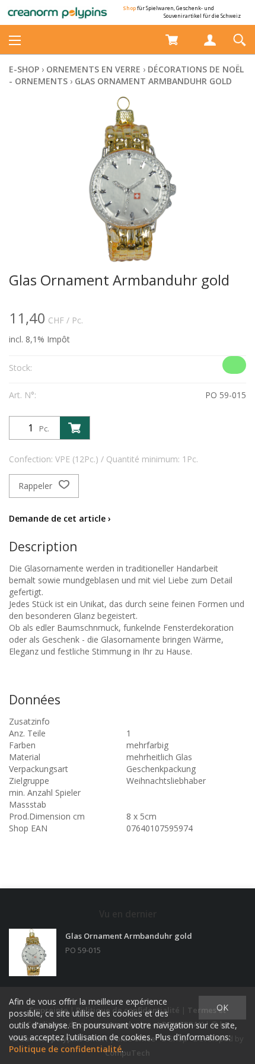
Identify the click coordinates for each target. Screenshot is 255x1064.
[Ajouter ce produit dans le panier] (75, 428)
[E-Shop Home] (57, 12)
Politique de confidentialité (65, 1049)
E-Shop (24, 69)
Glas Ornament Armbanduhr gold (153, 81)
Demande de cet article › (60, 518)
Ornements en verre (93, 69)
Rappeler (36, 485)
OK (222, 1007)
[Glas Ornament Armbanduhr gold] (32, 952)
